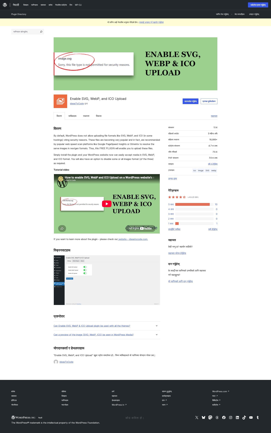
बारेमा (13, 391)
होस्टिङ (14, 400)
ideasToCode (77, 103)
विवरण (59, 116)
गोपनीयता (14, 405)
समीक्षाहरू (72, 116)
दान (164, 400)
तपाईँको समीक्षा (174, 229)
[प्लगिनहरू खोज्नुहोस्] (41, 32)
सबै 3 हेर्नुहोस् (212, 164)
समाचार (14, 396)
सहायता (214, 116)
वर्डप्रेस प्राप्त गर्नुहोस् (258, 5)
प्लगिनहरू (65, 400)
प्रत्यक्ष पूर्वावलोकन (209, 101)
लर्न (113, 391)
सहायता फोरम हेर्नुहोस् (177, 253)
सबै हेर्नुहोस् (212, 229)
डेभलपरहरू (116, 400)
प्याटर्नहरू (65, 405)
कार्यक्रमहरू (166, 396)
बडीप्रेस (216, 405)
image (200, 170)
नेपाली (40, 418)
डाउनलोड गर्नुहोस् (190, 101)
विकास (98, 116)
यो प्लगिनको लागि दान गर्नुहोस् (180, 281)
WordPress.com (220, 391)
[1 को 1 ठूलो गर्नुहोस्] (156, 259)
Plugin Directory (18, 14)
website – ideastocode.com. (133, 239)
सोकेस (64, 391)
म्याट (215, 396)
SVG (207, 170)
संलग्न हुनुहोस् (167, 391)
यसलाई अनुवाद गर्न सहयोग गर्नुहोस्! (151, 22)
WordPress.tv (119, 405)
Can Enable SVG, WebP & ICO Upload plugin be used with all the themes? (92, 326)
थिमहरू (64, 396)
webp (213, 170)
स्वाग (165, 405)
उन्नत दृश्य (172, 178)
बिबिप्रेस (216, 400)
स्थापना (86, 116)
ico (194, 170)
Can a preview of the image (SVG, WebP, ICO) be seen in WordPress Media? (94, 334)
